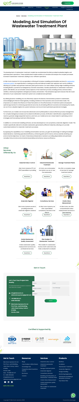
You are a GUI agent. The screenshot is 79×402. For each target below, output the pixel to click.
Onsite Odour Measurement (48, 380)
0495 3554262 (15, 300)
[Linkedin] (8, 382)
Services (47, 7)
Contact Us (69, 9)
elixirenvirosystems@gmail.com (21, 295)
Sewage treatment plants (47, 368)
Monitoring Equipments (65, 374)
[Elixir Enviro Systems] (14, 3)
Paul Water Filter (63, 381)
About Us (30, 7)
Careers (24, 376)
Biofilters (61, 362)
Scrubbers (62, 364)
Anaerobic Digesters (64, 369)
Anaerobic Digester (45, 371)
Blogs (23, 362)
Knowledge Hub (26, 366)
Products (38, 7)
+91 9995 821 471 (16, 298)
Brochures (25, 373)
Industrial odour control (47, 362)
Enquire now (67, 3)
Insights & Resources (67, 7)
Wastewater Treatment (65, 366)
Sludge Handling (63, 371)
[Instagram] (12, 382)
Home (23, 7)
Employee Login (8, 386)
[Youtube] (5, 382)
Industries (55, 7)
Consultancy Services (46, 373)
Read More (27, 176)
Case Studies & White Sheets (30, 364)
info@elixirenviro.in (17, 293)
